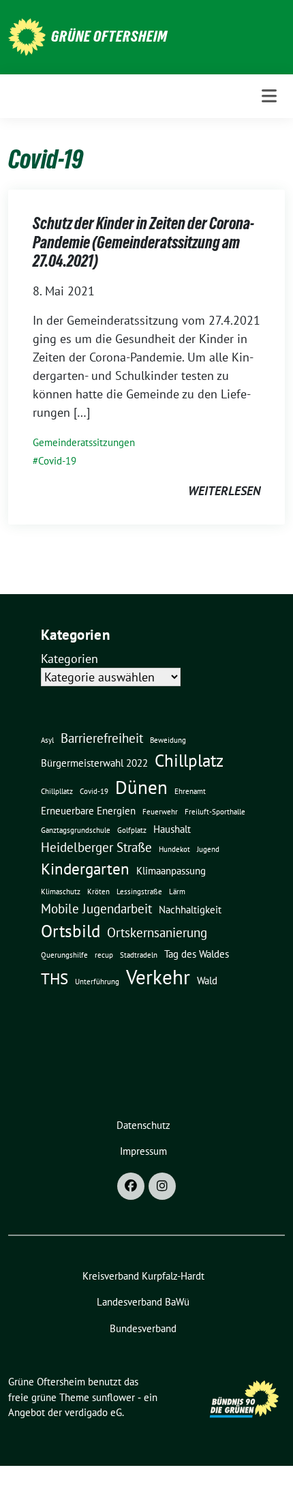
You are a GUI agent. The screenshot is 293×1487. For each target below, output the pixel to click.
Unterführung (97, 981)
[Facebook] (130, 1186)
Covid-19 (57, 460)
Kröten (98, 891)
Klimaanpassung (171, 870)
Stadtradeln (138, 955)
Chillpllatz (57, 791)
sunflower (113, 1397)
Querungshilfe (64, 955)
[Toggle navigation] (269, 96)
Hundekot (174, 849)
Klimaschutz (60, 891)
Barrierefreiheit (102, 738)
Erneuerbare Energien (88, 810)
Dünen (141, 787)
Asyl (47, 740)
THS (54, 978)
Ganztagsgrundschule (75, 830)
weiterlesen (224, 491)
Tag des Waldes (196, 953)
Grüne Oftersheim (109, 36)
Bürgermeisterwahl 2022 (94, 762)
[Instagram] (162, 1186)
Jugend (208, 849)
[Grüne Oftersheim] (27, 36)
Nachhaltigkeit (190, 909)
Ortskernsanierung (157, 932)
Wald (207, 980)
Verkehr (158, 977)
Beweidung (168, 740)
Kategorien (69, 658)
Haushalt (172, 829)
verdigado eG (93, 1412)
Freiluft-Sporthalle (215, 811)
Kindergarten (85, 868)
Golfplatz (131, 830)
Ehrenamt (190, 791)
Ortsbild (70, 930)
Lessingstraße (139, 891)
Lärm (177, 891)
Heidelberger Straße (96, 847)
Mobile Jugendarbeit (96, 908)
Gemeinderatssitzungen (84, 442)
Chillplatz (189, 760)
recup (104, 955)
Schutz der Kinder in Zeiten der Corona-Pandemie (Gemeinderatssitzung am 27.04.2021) (143, 242)
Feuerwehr (160, 811)
